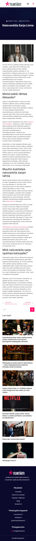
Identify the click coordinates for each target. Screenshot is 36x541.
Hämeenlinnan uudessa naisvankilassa (14, 227)
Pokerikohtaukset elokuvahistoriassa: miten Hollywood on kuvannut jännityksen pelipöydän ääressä (17, 339)
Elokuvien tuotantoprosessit (13, 439)
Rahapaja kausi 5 (9, 460)
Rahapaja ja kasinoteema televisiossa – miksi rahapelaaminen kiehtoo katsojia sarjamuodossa (17, 365)
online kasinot (10, 201)
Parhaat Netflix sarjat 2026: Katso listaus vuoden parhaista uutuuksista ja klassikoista (17, 416)
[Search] (32, 309)
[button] (27, 3)
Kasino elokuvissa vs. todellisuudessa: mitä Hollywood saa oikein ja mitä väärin (17, 390)
